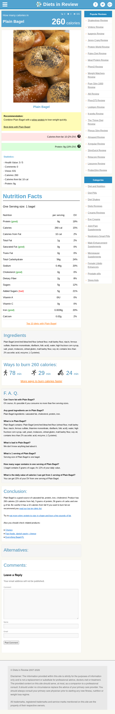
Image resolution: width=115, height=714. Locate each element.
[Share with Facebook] (95, 4)
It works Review (96, 114)
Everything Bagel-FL (14, 537)
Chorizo (8, 530)
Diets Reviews (95, 206)
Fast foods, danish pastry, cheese (20, 533)
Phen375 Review (96, 100)
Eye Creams (94, 219)
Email (6, 631)
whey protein (38, 120)
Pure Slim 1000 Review (95, 85)
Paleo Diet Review (97, 53)
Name (6, 622)
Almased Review (96, 137)
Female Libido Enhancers (95, 265)
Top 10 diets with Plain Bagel (41, 323)
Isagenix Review (96, 33)
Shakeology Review (98, 20)
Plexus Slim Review (98, 130)
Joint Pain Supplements (94, 228)
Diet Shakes (94, 199)
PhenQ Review (95, 67)
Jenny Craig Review (98, 40)
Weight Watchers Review (96, 75)
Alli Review (93, 94)
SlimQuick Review (97, 150)
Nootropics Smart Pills (99, 236)
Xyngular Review (96, 144)
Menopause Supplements (94, 255)
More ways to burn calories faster (41, 381)
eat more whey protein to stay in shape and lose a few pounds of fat (40, 515)
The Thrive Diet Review (95, 122)
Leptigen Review (96, 107)
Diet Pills (92, 193)
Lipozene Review (96, 163)
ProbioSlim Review (97, 170)
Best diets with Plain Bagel (17, 127)
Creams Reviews (96, 213)
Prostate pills (94, 273)
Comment (7, 587)
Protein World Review (99, 47)
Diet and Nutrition (96, 186)
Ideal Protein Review (98, 60)
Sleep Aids (93, 280)
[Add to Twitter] (102, 4)
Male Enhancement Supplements (97, 245)
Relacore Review (96, 157)
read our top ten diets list (30, 508)
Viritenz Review (96, 27)
